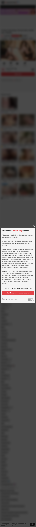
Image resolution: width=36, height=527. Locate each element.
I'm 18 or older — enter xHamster (18, 293)
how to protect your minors (9, 299)
